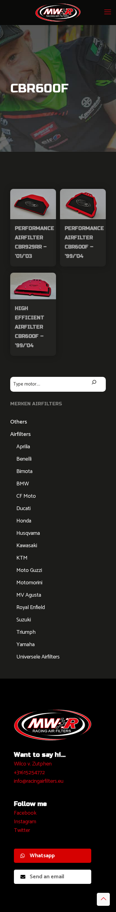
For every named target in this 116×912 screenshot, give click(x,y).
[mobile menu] (107, 12)
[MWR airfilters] (58, 12)
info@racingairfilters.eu (38, 781)
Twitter (22, 830)
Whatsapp (42, 855)
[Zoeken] (94, 383)
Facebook (25, 813)
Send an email (47, 876)
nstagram (25, 821)
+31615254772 (29, 772)
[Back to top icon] (103, 899)
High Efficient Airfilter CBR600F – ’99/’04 (29, 326)
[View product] (49, 196)
